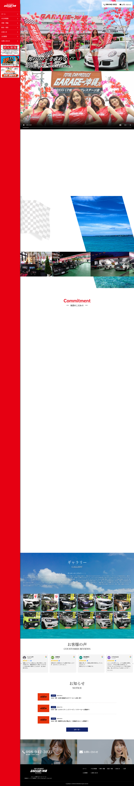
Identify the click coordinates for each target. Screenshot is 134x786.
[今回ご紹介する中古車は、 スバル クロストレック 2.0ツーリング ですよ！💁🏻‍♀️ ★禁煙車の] (31, 602)
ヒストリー (30, 238)
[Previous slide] (24, 35)
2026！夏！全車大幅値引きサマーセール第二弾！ (66, 698)
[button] (133, 663)
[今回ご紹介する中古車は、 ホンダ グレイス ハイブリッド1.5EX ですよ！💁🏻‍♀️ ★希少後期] (68, 602)
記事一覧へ (77, 729)
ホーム (3, 14)
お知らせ (4, 32)
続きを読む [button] (53, 670)
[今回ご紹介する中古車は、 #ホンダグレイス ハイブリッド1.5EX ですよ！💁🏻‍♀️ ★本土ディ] (68, 620)
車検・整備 (4, 23)
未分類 (53, 695)
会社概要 (4, 36)
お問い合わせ (5, 41)
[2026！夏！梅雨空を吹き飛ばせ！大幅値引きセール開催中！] (43, 723)
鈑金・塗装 (4, 27)
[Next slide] (130, 35)
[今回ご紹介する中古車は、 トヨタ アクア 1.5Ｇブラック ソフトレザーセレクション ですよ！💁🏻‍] (86, 602)
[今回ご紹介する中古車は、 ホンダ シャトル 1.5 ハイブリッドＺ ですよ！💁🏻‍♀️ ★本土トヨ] (104, 602)
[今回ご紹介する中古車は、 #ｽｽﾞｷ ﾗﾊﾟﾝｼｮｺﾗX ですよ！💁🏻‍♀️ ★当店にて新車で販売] (86, 620)
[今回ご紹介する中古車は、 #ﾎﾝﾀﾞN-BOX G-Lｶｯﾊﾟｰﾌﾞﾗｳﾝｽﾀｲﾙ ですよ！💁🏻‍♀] (104, 620)
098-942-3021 (111, 4)
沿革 (125, 768)
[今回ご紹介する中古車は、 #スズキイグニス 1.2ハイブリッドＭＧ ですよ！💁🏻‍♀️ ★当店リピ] (50, 620)
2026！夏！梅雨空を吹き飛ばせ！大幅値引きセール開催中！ (70, 721)
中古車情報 (4, 18)
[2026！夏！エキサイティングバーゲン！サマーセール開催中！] (43, 711)
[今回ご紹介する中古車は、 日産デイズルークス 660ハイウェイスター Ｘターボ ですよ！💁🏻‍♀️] (122, 602)
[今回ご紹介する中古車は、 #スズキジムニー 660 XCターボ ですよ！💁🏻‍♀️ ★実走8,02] (31, 620)
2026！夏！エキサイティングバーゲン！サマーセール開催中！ (70, 709)
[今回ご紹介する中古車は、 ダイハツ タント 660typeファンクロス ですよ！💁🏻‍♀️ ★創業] (50, 602)
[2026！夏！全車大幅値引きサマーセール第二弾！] (43, 700)
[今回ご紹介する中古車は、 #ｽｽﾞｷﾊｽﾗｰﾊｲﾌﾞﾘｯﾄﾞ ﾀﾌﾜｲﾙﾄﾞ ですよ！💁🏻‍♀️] (122, 620)
